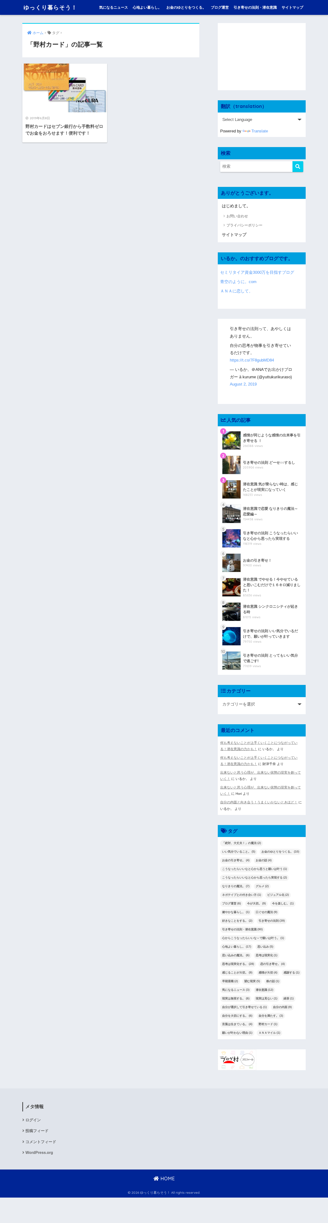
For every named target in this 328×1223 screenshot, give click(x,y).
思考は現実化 (266, 955)
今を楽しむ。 (283, 903)
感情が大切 (268, 972)
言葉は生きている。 (237, 1024)
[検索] (297, 166)
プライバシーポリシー (244, 225)
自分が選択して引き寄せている (244, 1007)
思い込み (265, 946)
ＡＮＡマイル (269, 1032)
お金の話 (264, 860)
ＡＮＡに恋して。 (236, 291)
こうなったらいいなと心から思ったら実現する (254, 877)
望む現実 (252, 981)
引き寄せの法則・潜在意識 (255, 7)
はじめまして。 (236, 206)
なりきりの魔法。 (235, 886)
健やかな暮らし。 (235, 912)
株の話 (272, 981)
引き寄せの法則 (272, 920)
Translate (259, 131)
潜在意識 (264, 989)
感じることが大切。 (237, 972)
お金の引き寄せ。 (235, 860)
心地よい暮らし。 (147, 7)
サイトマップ (292, 7)
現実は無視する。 (235, 998)
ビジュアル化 (278, 894)
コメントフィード (40, 1142)
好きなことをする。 (237, 920)
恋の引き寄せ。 (272, 964)
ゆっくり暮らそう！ (50, 7)
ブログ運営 (220, 7)
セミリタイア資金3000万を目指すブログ (257, 272)
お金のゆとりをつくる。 (186, 7)
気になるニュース (113, 7)
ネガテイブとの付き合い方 (241, 894)
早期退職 (230, 981)
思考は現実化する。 (238, 964)
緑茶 (289, 998)
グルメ (262, 886)
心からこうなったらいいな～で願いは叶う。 (253, 938)
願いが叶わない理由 (237, 1032)
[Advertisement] (262, 56)
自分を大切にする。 (237, 1015)
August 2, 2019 (243, 384)
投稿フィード (37, 1131)
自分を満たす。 (271, 1015)
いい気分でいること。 (238, 851)
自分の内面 (282, 1007)
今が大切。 (256, 903)
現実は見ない (266, 998)
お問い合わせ (237, 216)
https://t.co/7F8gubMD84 (252, 360)
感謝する (291, 972)
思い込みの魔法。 (235, 955)
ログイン (33, 1120)
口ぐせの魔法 (266, 912)
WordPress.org (39, 1153)
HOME (167, 1178)
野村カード (268, 1024)
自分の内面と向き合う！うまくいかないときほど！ (259, 802)
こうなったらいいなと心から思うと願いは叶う (254, 869)
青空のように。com (238, 281)
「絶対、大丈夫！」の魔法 (241, 843)
